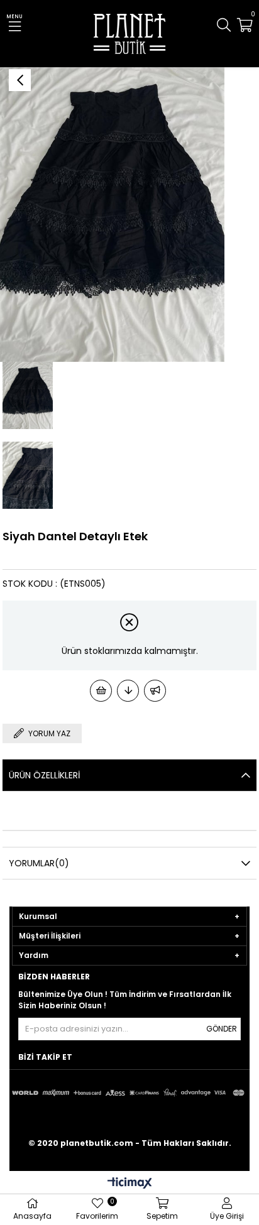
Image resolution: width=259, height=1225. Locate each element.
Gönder (221, 1028)
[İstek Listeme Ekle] (101, 691)
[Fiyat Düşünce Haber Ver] (128, 691)
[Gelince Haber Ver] (155, 691)
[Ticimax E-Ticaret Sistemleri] (129, 1183)
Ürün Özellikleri (44, 775)
